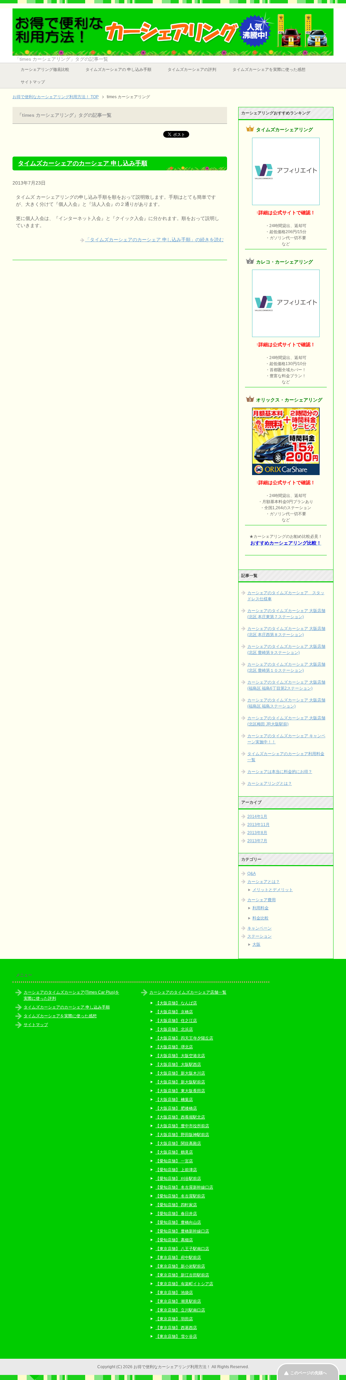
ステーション (259, 936)
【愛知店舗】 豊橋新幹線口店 (182, 1231)
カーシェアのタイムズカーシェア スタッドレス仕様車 (285, 595)
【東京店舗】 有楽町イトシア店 (184, 1283)
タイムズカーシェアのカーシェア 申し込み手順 (82, 163)
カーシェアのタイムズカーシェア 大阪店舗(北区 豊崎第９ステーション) (286, 649)
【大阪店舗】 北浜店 (174, 1029)
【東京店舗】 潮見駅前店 (178, 1301)
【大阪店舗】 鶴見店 (174, 1152)
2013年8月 (257, 832)
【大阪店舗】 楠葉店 (174, 1099)
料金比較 (260, 918)
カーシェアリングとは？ (269, 783)
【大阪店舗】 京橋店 (174, 1012)
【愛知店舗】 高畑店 (174, 1240)
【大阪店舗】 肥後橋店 (176, 1108)
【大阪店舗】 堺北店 (174, 1047)
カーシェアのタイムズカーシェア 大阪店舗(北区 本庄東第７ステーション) (286, 613)
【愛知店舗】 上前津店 (176, 1169)
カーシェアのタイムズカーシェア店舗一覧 (187, 992)
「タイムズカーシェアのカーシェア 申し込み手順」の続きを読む (154, 239)
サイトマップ (33, 82)
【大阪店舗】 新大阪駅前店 (180, 1082)
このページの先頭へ (308, 1373)
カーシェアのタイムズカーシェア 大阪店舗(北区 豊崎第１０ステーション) (286, 667)
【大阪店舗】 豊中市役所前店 (182, 1126)
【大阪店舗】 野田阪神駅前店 (182, 1134)
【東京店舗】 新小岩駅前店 (180, 1266)
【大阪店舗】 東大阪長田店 (180, 1090)
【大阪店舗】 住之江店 (176, 1020)
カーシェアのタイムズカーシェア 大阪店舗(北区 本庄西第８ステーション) (286, 631)
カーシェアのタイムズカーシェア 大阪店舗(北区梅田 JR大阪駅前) (286, 721)
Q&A (251, 873)
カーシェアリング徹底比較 (45, 69)
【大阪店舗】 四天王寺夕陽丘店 (184, 1038)
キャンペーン (259, 928)
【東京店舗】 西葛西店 (176, 1327)
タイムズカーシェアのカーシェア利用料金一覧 (285, 756)
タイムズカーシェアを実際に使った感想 (268, 69)
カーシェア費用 (261, 900)
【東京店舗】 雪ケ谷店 (176, 1336)
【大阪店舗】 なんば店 (176, 1003)
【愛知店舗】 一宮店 (174, 1161)
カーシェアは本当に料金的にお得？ (279, 771)
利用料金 (260, 908)
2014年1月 (257, 816)
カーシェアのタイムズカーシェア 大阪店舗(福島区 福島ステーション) (286, 703)
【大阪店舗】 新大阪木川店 (180, 1073)
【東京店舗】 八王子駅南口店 (182, 1248)
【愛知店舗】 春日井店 (176, 1213)
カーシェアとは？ (263, 881)
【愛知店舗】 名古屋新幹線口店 (184, 1187)
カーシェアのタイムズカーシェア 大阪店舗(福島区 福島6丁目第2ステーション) (286, 685)
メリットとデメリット (272, 889)
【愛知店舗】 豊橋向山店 (178, 1222)
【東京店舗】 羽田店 (174, 1319)
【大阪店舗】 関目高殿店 (178, 1143)
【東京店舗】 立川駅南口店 (180, 1310)
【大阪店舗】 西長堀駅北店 (180, 1117)
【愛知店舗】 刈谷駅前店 (178, 1178)
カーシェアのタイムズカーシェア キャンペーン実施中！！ (286, 739)
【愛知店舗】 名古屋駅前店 (180, 1196)
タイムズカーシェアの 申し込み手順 (118, 69)
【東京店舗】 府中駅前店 (178, 1257)
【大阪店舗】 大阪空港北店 (180, 1055)
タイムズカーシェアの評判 (192, 69)
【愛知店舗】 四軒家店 (176, 1205)
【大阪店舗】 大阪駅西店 (178, 1064)
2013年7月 (257, 840)
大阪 (256, 944)
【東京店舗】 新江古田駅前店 (182, 1275)
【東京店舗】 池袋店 (174, 1292)
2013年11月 (258, 824)
